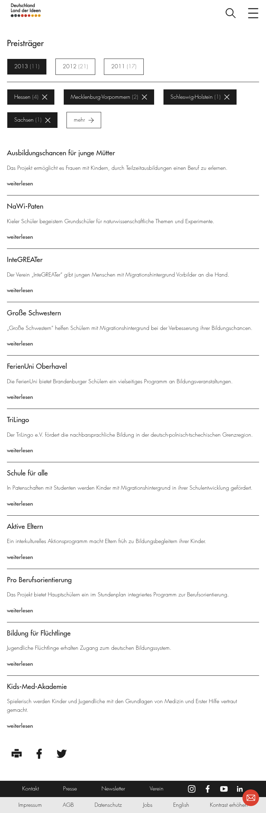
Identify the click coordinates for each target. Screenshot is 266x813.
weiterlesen (20, 183)
